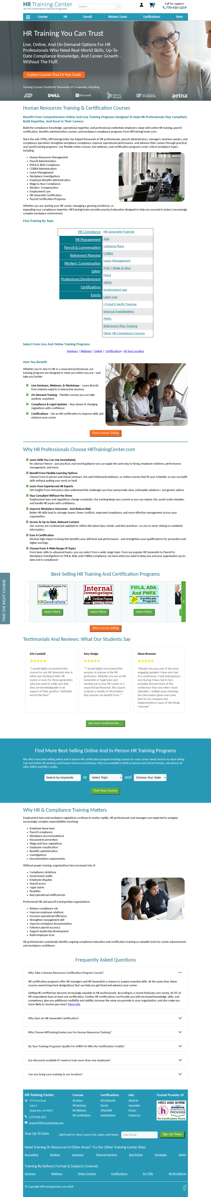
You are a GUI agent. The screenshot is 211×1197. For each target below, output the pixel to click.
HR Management (88, 240)
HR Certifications (81, 1115)
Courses (42, 16)
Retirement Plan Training (120, 326)
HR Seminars (79, 1105)
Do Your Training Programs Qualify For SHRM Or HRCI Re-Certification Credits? (76, 1046)
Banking (55, 1155)
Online (98, 351)
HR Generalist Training (119, 232)
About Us (133, 1100)
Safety (96, 271)
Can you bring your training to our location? (55, 1074)
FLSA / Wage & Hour (117, 268)
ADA (106, 239)
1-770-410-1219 (37, 1117)
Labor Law (110, 297)
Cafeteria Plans (114, 246)
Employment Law (115, 290)
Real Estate (136, 1155)
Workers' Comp (117, 16)
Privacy (132, 1110)
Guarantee (134, 1105)
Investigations (108, 1115)
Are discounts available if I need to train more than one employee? (69, 1060)
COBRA (108, 253)
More (179, 16)
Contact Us (134, 1115)
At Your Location (134, 351)
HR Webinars (79, 1110)
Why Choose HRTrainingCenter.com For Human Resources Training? (69, 1032)
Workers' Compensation (82, 263)
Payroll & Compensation (82, 247)
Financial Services (106, 1155)
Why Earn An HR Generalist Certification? (53, 1018)
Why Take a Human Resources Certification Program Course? (66, 973)
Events (96, 295)
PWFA (107, 319)
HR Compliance (89, 232)
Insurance (78, 1155)
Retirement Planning (85, 255)
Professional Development (81, 279)
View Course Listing (105, 433)
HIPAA (108, 282)
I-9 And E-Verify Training (120, 304)
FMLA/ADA (106, 1110)
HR (65, 16)
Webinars (86, 351)
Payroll (87, 16)
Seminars (72, 351)
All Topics (78, 1100)
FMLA (107, 275)
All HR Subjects (177, 1174)
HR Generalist (108, 1100)
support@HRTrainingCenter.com (46, 1123)
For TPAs (148, 1174)
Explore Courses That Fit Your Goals (54, 75)
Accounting (31, 1155)
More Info (74, 1004)
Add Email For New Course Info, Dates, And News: (89, 1134)
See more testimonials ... (105, 723)
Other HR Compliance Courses (124, 333)
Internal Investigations (119, 311)
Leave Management (117, 261)
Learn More (52, 612)
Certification (112, 351)
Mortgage (160, 1155)
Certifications (151, 16)
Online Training (87, 1174)
